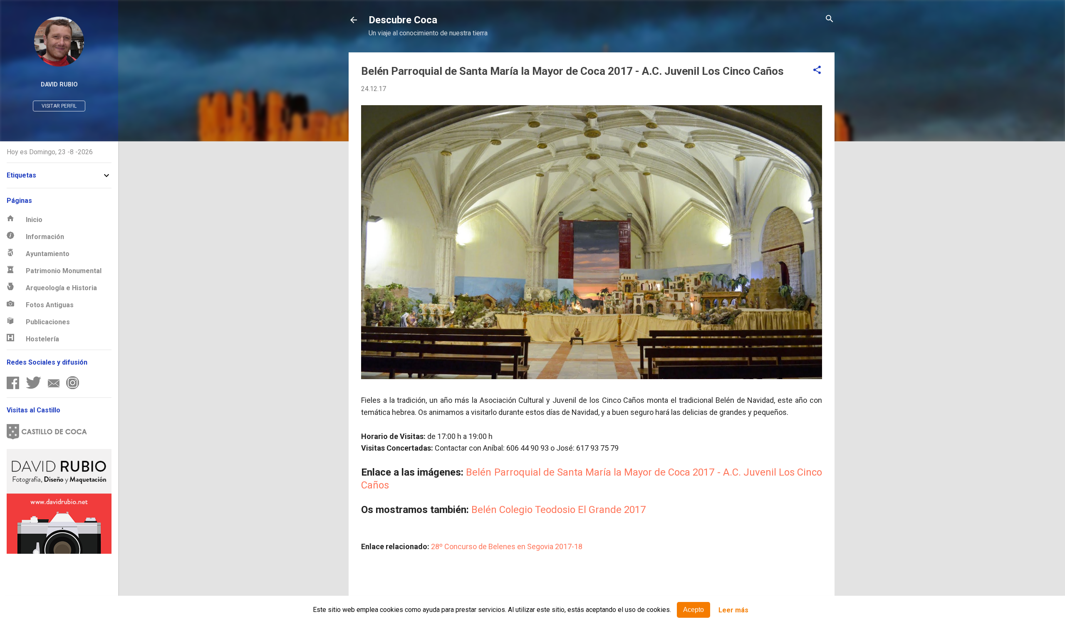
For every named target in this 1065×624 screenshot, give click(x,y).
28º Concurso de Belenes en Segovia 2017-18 (506, 546)
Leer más (733, 610)
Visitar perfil (59, 106)
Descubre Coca (403, 20)
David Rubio (59, 84)
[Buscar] (830, 19)
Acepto (693, 609)
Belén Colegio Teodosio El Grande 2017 (558, 509)
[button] (817, 70)
